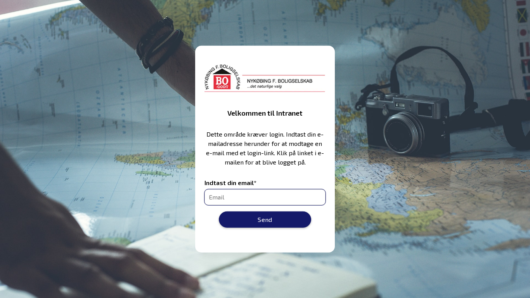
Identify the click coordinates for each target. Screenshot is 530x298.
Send (265, 219)
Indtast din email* (230, 182)
